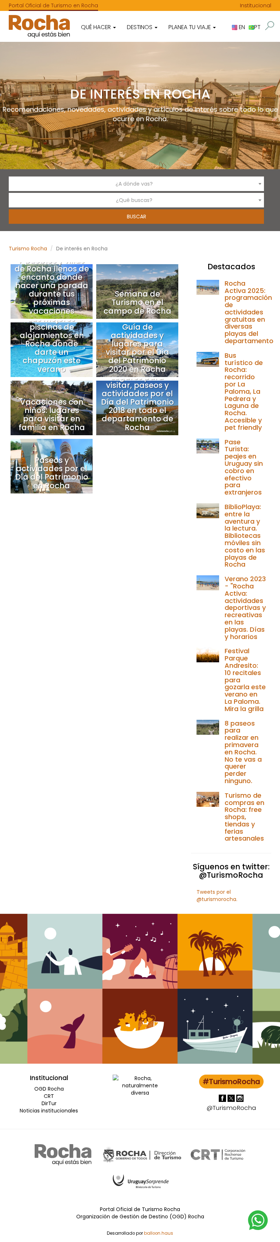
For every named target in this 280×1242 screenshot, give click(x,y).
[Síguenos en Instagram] (240, 1097)
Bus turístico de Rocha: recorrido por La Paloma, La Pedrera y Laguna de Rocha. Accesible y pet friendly (244, 391)
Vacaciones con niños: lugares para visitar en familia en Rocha (52, 414)
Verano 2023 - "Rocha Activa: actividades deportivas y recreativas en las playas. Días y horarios (245, 607)
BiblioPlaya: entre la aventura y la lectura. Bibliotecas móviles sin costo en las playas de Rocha (245, 535)
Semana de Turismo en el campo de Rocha (137, 302)
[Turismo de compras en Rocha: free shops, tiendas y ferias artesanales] (208, 798)
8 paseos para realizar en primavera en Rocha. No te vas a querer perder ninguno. (243, 752)
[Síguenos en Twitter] (232, 1097)
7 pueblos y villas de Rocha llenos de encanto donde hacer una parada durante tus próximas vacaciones (52, 285)
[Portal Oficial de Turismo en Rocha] (39, 26)
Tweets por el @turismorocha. (217, 895)
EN (241, 27)
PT (257, 27)
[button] (269, 25)
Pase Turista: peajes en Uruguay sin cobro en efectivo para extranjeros (244, 467)
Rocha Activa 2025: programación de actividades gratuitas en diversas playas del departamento (249, 312)
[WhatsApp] (258, 1219)
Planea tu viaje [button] (190, 27)
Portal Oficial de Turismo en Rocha (53, 5)
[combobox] (136, 183)
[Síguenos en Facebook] (223, 1097)
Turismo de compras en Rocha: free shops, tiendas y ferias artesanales (244, 817)
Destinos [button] (140, 27)
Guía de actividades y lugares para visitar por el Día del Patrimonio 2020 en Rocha (137, 348)
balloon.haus (158, 1233)
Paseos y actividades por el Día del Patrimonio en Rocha (51, 473)
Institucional (255, 5)
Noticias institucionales (49, 1110)
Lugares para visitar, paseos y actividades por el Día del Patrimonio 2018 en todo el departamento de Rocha (137, 402)
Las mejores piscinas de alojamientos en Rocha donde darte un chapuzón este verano (52, 343)
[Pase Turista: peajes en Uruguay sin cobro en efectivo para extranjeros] (208, 445)
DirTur (49, 1103)
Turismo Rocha (28, 248)
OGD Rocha (49, 1088)
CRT (49, 1096)
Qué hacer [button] (96, 27)
